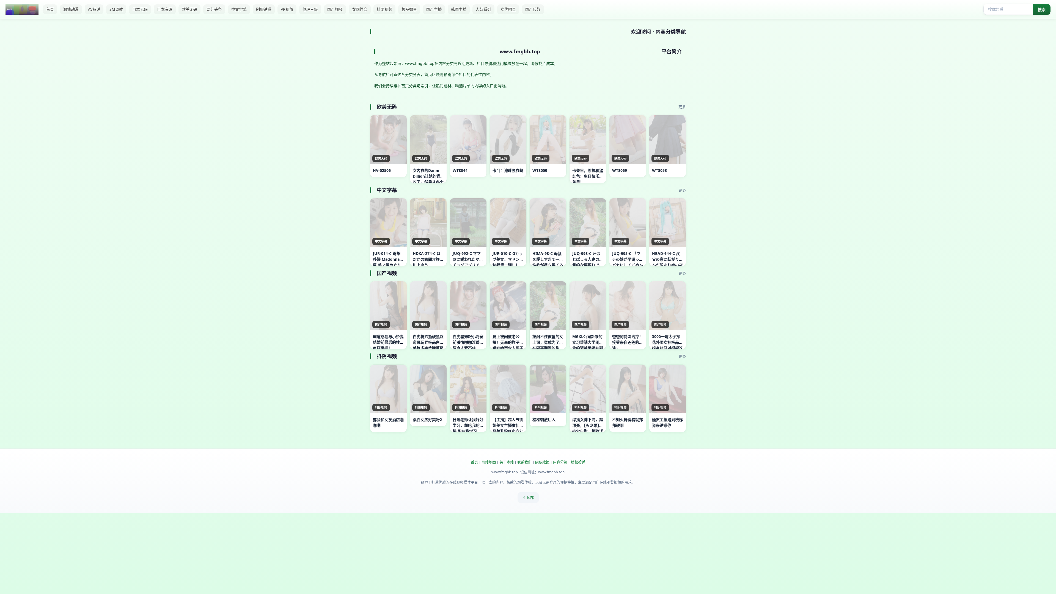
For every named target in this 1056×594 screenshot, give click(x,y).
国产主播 (434, 9)
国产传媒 (533, 9)
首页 (50, 9)
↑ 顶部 (528, 497)
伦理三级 (310, 9)
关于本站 (506, 462)
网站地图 (489, 462)
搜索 (1042, 9)
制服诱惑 (263, 9)
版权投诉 (578, 462)
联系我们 (524, 462)
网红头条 (214, 9)
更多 (682, 106)
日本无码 (140, 9)
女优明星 (508, 9)
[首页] (22, 9)
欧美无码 (189, 9)
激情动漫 (71, 9)
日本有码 (164, 9)
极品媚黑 (409, 9)
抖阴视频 (384, 9)
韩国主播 (458, 9)
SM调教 (116, 9)
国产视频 (335, 9)
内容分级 (560, 462)
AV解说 (94, 9)
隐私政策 (542, 462)
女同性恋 (359, 9)
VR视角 (287, 9)
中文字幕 (239, 9)
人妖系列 (483, 9)
